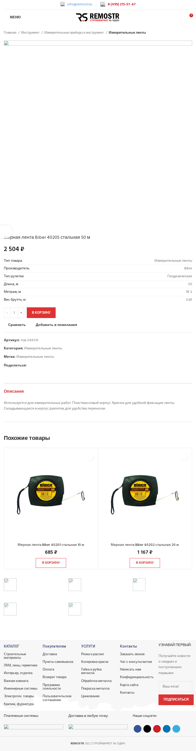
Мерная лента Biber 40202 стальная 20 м (145, 545)
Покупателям (54, 646)
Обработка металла (96, 681)
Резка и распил (92, 654)
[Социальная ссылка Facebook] (31, 365)
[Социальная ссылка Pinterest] (43, 365)
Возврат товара (54, 677)
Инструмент (30, 32)
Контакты (128, 646)
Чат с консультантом (136, 662)
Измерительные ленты (127, 32)
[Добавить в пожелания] (89, 456)
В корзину (41, 312)
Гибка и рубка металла (91, 671)
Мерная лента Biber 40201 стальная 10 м (51, 545)
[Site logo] (98, 17)
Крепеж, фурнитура (19, 704)
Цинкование (90, 696)
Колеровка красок (94, 662)
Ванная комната (16, 681)
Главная (10, 32)
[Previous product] (179, 32)
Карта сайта (129, 685)
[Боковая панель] (6, 231)
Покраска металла (95, 688)
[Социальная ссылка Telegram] (54, 365)
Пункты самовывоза (58, 662)
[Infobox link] (76, 4)
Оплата (48, 669)
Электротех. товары (19, 696)
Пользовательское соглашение (57, 698)
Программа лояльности (52, 686)
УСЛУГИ (88, 646)
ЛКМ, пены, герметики (20, 665)
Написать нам (130, 669)
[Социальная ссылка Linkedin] (49, 365)
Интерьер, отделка (18, 673)
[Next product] (189, 32)
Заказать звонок (132, 654)
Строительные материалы (15, 656)
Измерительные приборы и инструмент (74, 32)
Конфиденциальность (137, 677)
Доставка (50, 654)
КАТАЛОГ (11, 646)
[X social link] (37, 365)
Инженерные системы (20, 688)
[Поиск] (180, 17)
